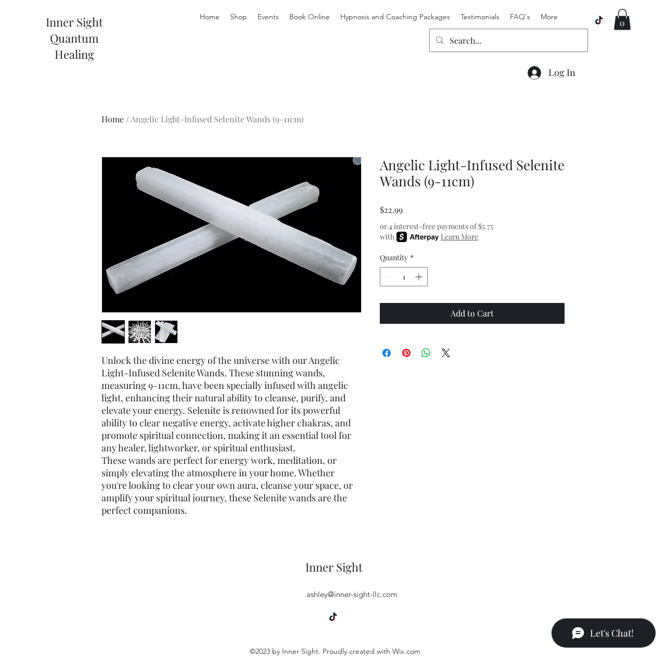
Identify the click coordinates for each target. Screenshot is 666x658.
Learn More (459, 237)
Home (112, 118)
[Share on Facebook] (386, 353)
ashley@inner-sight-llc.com (352, 594)
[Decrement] (387, 277)
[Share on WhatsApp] (426, 353)
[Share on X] (446, 353)
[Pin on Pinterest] (406, 353)
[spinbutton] (403, 277)
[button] (622, 19)
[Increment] (419, 277)
